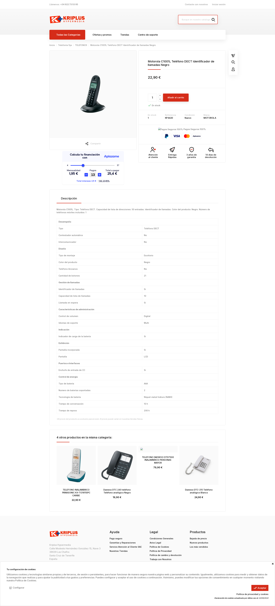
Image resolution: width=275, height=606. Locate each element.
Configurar (16, 588)
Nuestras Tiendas (119, 551)
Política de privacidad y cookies (252, 594)
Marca (207, 115)
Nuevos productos (199, 542)
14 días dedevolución (211, 156)
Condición (190, 115)
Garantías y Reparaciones (123, 542)
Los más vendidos (199, 547)
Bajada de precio (198, 538)
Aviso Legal (155, 542)
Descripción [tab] (69, 198)
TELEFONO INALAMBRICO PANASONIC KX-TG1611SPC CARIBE (76, 492)
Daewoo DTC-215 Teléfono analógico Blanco (199, 491)
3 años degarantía (191, 156)
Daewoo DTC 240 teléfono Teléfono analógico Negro (117, 491)
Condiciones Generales (161, 538)
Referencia (170, 115)
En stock (152, 115)
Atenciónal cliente (153, 156)
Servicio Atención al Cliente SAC (126, 547)
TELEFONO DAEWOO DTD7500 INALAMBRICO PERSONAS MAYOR (158, 460)
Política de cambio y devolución (166, 555)
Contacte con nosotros (196, 4)
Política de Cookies (159, 547)
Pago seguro (116, 538)
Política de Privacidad (160, 551)
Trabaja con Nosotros (160, 559)
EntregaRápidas (172, 156)
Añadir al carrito (176, 97)
